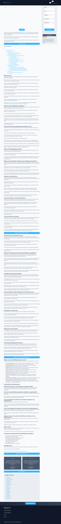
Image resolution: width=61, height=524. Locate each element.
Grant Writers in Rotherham (10, 50)
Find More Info (10, 73)
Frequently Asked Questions (12, 66)
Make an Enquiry (30, 503)
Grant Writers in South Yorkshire (12, 102)
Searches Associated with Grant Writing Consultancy (16, 72)
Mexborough (25, 451)
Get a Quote (22, 29)
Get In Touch (10, 71)
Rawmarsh (5, 451)
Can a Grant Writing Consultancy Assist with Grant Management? (18, 69)
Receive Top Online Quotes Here (22, 453)
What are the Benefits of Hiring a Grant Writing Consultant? (16, 55)
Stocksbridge (9, 491)
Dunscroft (8, 498)
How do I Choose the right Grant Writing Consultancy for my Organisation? (19, 70)
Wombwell (8, 487)
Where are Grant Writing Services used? (13, 65)
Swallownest (10, 451)
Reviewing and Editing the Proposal (14, 64)
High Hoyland (9, 497)
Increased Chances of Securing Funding (15, 57)
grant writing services (25, 32)
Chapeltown (21, 451)
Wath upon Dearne (15, 451)
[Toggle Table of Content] (4, 48)
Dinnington (8, 488)
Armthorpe (8, 496)
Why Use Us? (10, 51)
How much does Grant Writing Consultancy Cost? (15, 53)
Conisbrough (9, 485)
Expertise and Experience (13, 56)
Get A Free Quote (22, 471)
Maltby (8, 486)
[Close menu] (52, 1)
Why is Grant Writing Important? (12, 54)
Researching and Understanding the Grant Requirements (17, 61)
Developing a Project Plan (13, 62)
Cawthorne (8, 495)
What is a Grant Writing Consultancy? (13, 52)
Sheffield (8, 482)
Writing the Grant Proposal (13, 63)
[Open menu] (50, 2)
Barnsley (8, 489)
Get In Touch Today (21, 43)
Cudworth (8, 490)
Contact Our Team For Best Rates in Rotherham (22, 357)
